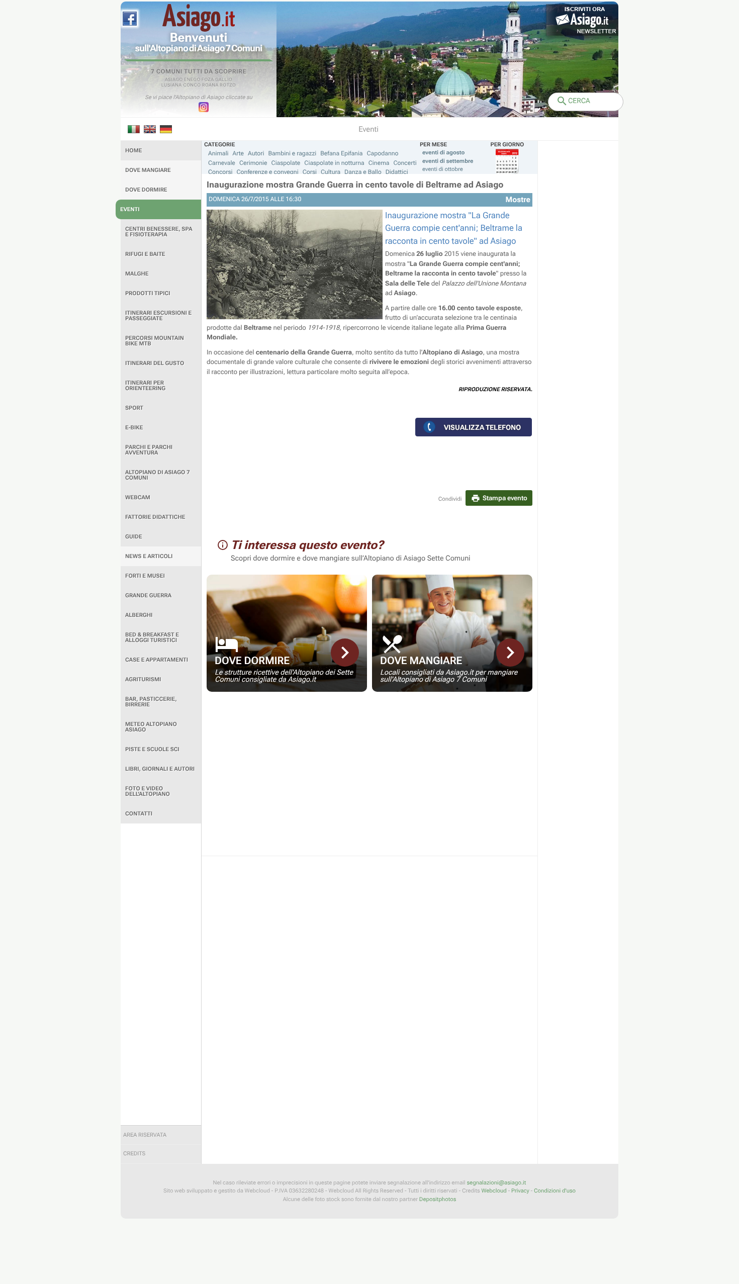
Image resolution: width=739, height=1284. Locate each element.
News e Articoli (148, 556)
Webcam (137, 497)
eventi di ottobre (442, 169)
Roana (210, 85)
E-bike (134, 427)
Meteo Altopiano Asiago (151, 727)
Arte (238, 153)
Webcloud (493, 1190)
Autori (256, 153)
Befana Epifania (341, 153)
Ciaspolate (286, 162)
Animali (218, 153)
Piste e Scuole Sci (152, 749)
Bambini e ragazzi (292, 153)
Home (133, 150)
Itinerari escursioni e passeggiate (158, 316)
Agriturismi (143, 679)
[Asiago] (198, 18)
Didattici (397, 171)
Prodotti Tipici (147, 293)
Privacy (520, 1190)
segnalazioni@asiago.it (496, 1182)
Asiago (174, 79)
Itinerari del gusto (154, 363)
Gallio (223, 79)
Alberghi (138, 615)
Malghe (137, 273)
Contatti (138, 813)
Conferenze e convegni (268, 171)
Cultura (330, 171)
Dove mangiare (148, 170)
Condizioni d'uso (555, 1190)
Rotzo (228, 85)
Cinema (379, 162)
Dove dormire (146, 190)
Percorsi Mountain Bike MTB (154, 341)
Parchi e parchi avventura (148, 450)
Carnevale (221, 162)
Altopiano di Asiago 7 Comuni (157, 475)
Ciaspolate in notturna (334, 162)
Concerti (404, 162)
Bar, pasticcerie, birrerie (151, 702)
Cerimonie (253, 162)
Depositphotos (437, 1199)
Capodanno (383, 153)
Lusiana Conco (181, 85)
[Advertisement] (161, 974)
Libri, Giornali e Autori (160, 769)
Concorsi (220, 171)
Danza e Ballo (363, 171)
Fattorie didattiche (155, 517)
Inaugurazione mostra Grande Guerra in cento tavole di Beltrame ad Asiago (355, 185)
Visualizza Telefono (482, 427)
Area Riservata (144, 1135)
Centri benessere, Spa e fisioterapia (159, 232)
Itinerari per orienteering (145, 386)
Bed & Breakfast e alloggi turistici (152, 637)
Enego (192, 79)
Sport (134, 408)
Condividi (450, 499)
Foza (208, 79)
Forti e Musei (145, 576)
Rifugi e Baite (145, 254)
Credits (134, 1153)
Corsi (310, 171)
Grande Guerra (148, 595)
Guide (133, 536)
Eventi (130, 209)
